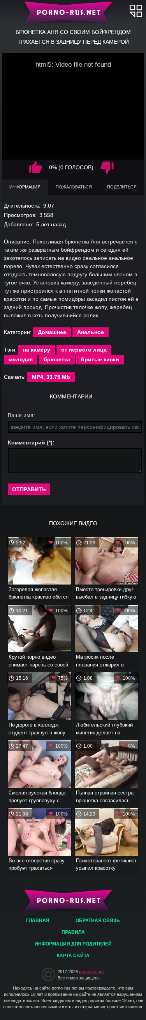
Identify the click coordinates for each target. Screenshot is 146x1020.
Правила (73, 932)
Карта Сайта (73, 955)
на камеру (36, 350)
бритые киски (100, 359)
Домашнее (52, 332)
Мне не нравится (107, 168)
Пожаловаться (74, 187)
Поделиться (122, 187)
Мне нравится (35, 168)
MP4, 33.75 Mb (51, 377)
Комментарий (26, 442)
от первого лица (84, 350)
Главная (73, 11)
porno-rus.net (92, 971)
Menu (136, 11)
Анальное (90, 332)
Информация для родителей (73, 944)
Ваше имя (20, 415)
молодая (21, 359)
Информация (24, 187)
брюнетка (57, 359)
